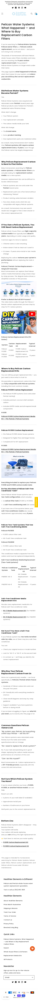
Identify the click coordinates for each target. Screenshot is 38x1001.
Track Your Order (10, 912)
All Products (8, 959)
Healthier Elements (20, 997)
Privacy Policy (8, 924)
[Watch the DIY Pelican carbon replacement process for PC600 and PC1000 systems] (19, 333)
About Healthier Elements (13, 901)
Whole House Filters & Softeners (15, 952)
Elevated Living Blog (11, 927)
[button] (2, 14)
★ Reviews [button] (36, 502)
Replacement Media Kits (13, 956)
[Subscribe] (32, 977)
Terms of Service (10, 916)
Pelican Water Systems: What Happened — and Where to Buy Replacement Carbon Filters (19, 941)
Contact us (8, 920)
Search (6, 948)
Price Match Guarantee (12, 904)
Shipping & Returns (11, 908)
